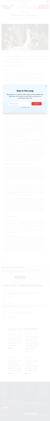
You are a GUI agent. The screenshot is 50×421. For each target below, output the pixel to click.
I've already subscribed (25, 107)
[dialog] (25, 210)
